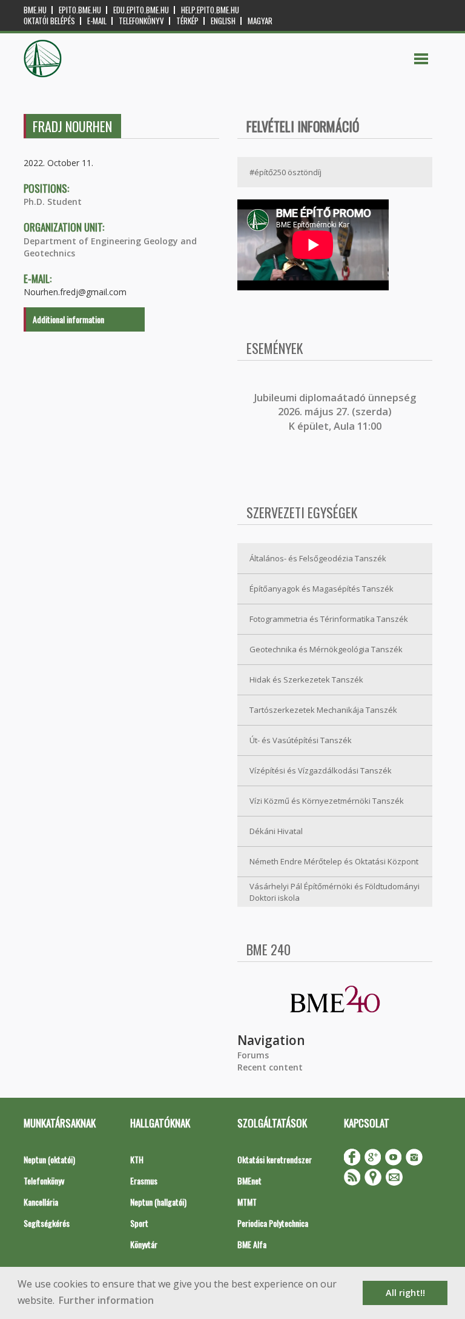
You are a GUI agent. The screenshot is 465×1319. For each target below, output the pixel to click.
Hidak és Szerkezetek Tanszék (306, 679)
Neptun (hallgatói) (158, 1201)
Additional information (68, 319)
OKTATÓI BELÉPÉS (49, 21)
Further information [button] (106, 1300)
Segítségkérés (47, 1223)
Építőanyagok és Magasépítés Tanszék (321, 588)
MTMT (247, 1201)
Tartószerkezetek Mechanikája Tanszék (323, 709)
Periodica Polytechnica (272, 1223)
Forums (253, 1055)
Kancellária (41, 1201)
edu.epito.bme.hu (141, 10)
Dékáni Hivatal (276, 831)
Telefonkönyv (141, 21)
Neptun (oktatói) (49, 1159)
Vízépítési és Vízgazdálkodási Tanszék (320, 770)
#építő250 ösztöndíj (285, 172)
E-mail (97, 21)
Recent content (270, 1067)
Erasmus (143, 1180)
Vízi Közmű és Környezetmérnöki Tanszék (326, 800)
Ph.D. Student (53, 201)
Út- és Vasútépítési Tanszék (300, 740)
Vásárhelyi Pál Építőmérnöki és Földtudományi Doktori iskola (334, 892)
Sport (139, 1223)
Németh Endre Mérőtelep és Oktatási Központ (333, 861)
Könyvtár (143, 1244)
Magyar (260, 21)
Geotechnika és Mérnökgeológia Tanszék (326, 649)
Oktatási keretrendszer (274, 1159)
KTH (136, 1159)
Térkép (187, 21)
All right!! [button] (405, 1292)
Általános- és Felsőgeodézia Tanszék (317, 558)
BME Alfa (251, 1244)
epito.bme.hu (80, 10)
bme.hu (35, 10)
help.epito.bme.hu (210, 10)
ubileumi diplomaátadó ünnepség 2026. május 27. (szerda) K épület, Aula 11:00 (336, 412)
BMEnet (249, 1180)
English (223, 21)
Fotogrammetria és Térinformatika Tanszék (328, 618)
